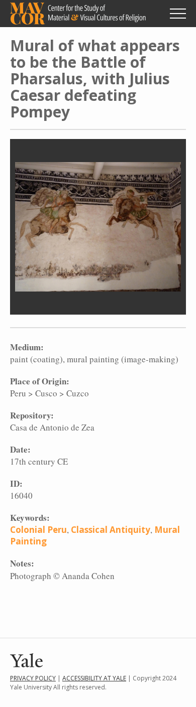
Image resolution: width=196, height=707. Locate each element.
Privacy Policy (33, 678)
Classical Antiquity (110, 529)
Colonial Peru (38, 529)
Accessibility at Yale (94, 678)
